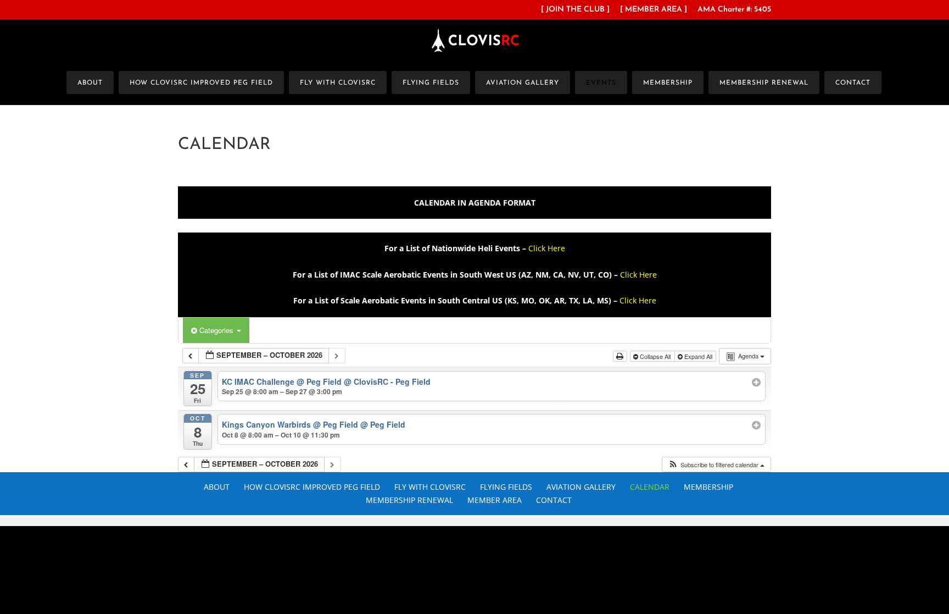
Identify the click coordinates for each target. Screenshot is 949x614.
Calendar (649, 487)
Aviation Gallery (522, 83)
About (90, 83)
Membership (668, 83)
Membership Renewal (763, 83)
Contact (852, 83)
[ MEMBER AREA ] (653, 10)
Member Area (494, 500)
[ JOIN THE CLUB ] (575, 10)
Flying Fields (431, 83)
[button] (716, 464)
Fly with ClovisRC (338, 83)
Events (601, 83)
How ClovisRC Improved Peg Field (201, 83)
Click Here (546, 248)
